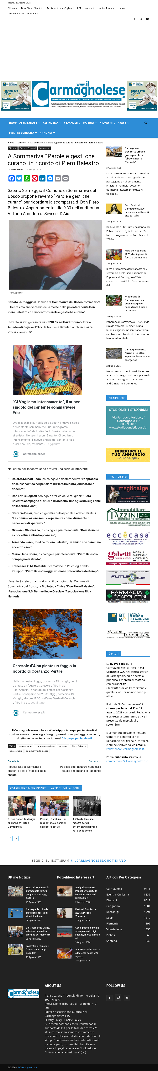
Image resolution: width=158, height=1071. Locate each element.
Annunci (46, 133)
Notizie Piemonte (107, 8)
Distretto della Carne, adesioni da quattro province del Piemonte (38, 931)
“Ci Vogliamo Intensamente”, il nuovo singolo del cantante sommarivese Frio (47, 407)
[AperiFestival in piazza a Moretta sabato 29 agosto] (64, 953)
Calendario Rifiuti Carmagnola (23, 13)
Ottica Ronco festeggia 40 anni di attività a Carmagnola (21, 823)
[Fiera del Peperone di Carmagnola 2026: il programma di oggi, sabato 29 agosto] (15, 891)
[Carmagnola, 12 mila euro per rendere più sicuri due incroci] (15, 913)
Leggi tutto (53, 444)
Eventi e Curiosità (28, 148)
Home (13, 123)
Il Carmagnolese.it (27, 1067)
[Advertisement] (79, 51)
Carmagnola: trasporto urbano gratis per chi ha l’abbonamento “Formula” (135, 155)
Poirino (88, 123)
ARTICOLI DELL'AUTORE (65, 788)
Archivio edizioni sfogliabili (60, 8)
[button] (145, 123)
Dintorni (106, 123)
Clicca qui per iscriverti (77, 738)
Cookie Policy (72, 1020)
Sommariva (44, 148)
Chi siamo (13, 8)
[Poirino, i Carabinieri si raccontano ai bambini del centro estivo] (54, 806)
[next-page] (16, 838)
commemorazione (45, 746)
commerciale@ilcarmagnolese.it (127, 761)
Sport (122, 123)
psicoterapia (15, 750)
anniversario (25, 746)
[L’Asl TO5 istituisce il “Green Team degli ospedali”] (15, 949)
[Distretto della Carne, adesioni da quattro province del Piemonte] (15, 931)
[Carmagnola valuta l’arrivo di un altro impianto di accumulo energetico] (114, 353)
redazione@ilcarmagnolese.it (125, 749)
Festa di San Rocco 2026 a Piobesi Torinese (86, 913)
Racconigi (71, 123)
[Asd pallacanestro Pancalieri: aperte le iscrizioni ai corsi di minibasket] (64, 891)
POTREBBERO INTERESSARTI (28, 788)
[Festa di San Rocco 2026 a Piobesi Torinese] (64, 913)
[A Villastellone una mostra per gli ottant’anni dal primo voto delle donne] (87, 806)
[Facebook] (135, 19)
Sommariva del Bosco (37, 750)
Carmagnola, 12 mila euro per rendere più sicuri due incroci (37, 913)
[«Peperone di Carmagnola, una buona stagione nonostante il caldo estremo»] (114, 300)
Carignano (50, 123)
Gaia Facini (17, 169)
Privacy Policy (53, 1020)
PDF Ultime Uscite (86, 8)
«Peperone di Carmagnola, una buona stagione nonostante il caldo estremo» (136, 303)
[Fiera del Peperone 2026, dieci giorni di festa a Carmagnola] (114, 254)
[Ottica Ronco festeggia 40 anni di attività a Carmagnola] (22, 806)
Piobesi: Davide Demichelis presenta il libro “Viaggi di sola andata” (27, 771)
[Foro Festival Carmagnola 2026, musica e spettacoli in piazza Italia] (114, 209)
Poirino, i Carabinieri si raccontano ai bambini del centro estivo (53, 823)
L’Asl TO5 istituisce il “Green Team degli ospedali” (37, 949)
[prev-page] (10, 838)
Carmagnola (28, 123)
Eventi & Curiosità (21, 133)
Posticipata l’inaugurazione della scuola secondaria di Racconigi (80, 769)
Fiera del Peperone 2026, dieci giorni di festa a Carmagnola (136, 254)
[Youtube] (147, 19)
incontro (63, 746)
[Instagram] (141, 19)
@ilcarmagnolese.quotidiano (98, 860)
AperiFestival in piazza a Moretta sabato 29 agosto (87, 953)
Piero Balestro (79, 746)
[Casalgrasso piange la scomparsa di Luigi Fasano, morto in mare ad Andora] (64, 931)
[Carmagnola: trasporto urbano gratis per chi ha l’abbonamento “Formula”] (114, 152)
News (122, 8)
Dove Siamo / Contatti (32, 8)
